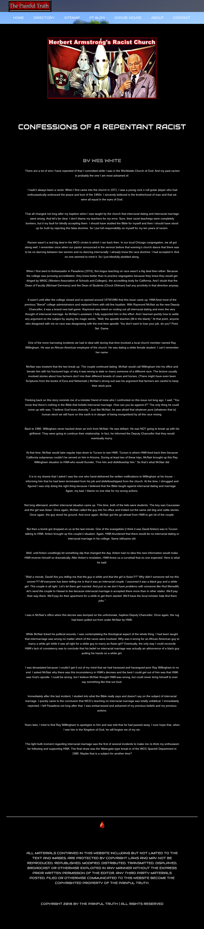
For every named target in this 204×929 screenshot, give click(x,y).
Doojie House (128, 18)
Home (18, 18)
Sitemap (72, 18)
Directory (44, 18)
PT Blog (97, 18)
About (157, 18)
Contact (181, 18)
